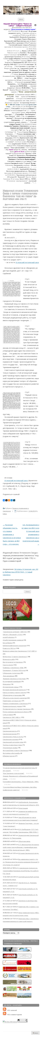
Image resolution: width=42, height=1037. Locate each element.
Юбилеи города (8, 756)
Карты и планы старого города (14, 692)
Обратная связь (24, 841)
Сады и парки (8, 715)
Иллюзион (6, 684)
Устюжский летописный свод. (16, 480)
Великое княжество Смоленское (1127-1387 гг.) (20, 651)
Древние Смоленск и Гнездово (14, 679)
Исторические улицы (10, 687)
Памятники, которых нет (12, 701)
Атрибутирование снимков (13, 640)
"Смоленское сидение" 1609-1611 (15, 632)
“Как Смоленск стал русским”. (13, 773)
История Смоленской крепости (14, 690)
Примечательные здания (12, 706)
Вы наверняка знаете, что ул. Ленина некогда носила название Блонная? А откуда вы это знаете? (21, 862)
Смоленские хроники (10, 739)
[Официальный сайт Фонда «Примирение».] (10, 977)
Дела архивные (8, 676)
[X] (6, 500)
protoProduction (8, 637)
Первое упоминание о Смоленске (15, 703)
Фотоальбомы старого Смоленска (15, 750)
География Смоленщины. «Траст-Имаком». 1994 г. (21, 782)
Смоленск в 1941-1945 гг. (11, 717)
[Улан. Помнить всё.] (24, 964)
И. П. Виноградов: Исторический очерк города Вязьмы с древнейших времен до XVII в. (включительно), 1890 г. (21, 847)
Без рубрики (7, 643)
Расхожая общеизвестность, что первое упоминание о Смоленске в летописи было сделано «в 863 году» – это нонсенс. (12, 534)
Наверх (36, 1033)
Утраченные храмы (10, 748)
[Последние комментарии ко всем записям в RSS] (5, 1015)
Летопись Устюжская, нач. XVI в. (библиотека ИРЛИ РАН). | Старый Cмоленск (20, 572)
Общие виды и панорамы (12, 695)
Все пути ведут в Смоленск (13, 662)
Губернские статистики (11, 673)
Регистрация (23, 808)
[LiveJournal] (14, 500)
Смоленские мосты (10, 731)
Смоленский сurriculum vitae (13, 742)
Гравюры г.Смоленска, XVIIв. (13, 668)
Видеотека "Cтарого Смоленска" (15, 657)
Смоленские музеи (10, 734)
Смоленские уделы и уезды (13, 737)
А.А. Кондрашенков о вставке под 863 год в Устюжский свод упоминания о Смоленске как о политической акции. (30, 534)
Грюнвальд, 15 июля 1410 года (14, 670)
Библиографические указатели (14, 646)
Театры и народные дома (12, 745)
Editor (5, 514)
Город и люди (8, 665)
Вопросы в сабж (9, 659)
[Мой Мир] (11, 500)
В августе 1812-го (9, 648)
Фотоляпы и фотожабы (11, 753)
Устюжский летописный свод (27, 262)
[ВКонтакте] (4, 500)
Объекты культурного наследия (15, 698)
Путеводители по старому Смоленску (17, 709)
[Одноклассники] (9, 500)
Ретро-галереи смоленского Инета (16, 712)
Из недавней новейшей (12, 681)
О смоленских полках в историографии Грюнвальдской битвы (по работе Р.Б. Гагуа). (20, 871)
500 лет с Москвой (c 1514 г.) (13, 634)
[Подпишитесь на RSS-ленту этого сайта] (5, 1010)
